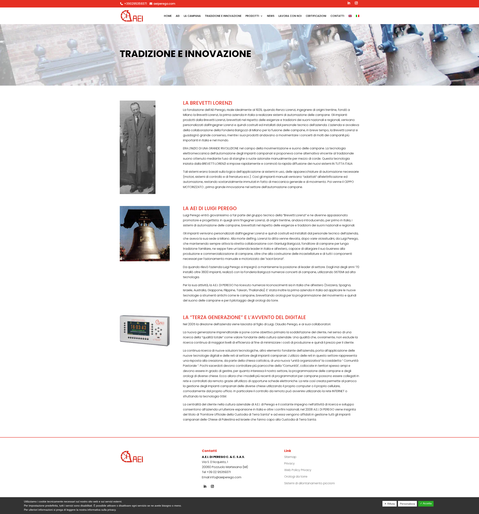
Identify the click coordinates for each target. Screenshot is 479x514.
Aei (178, 16)
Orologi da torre (295, 476)
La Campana (192, 16)
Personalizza (407, 503)
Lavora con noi (290, 16)
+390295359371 (135, 4)
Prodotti (252, 16)
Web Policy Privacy (297, 470)
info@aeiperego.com (225, 477)
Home (168, 16)
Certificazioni (316, 16)
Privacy (289, 463)
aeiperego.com (164, 4)
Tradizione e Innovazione (223, 16)
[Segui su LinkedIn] (349, 3)
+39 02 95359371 (219, 472)
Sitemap (290, 457)
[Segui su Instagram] (356, 3)
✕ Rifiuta (389, 503)
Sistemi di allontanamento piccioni (309, 483)
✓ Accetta (426, 503)
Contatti (337, 16)
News (270, 16)
